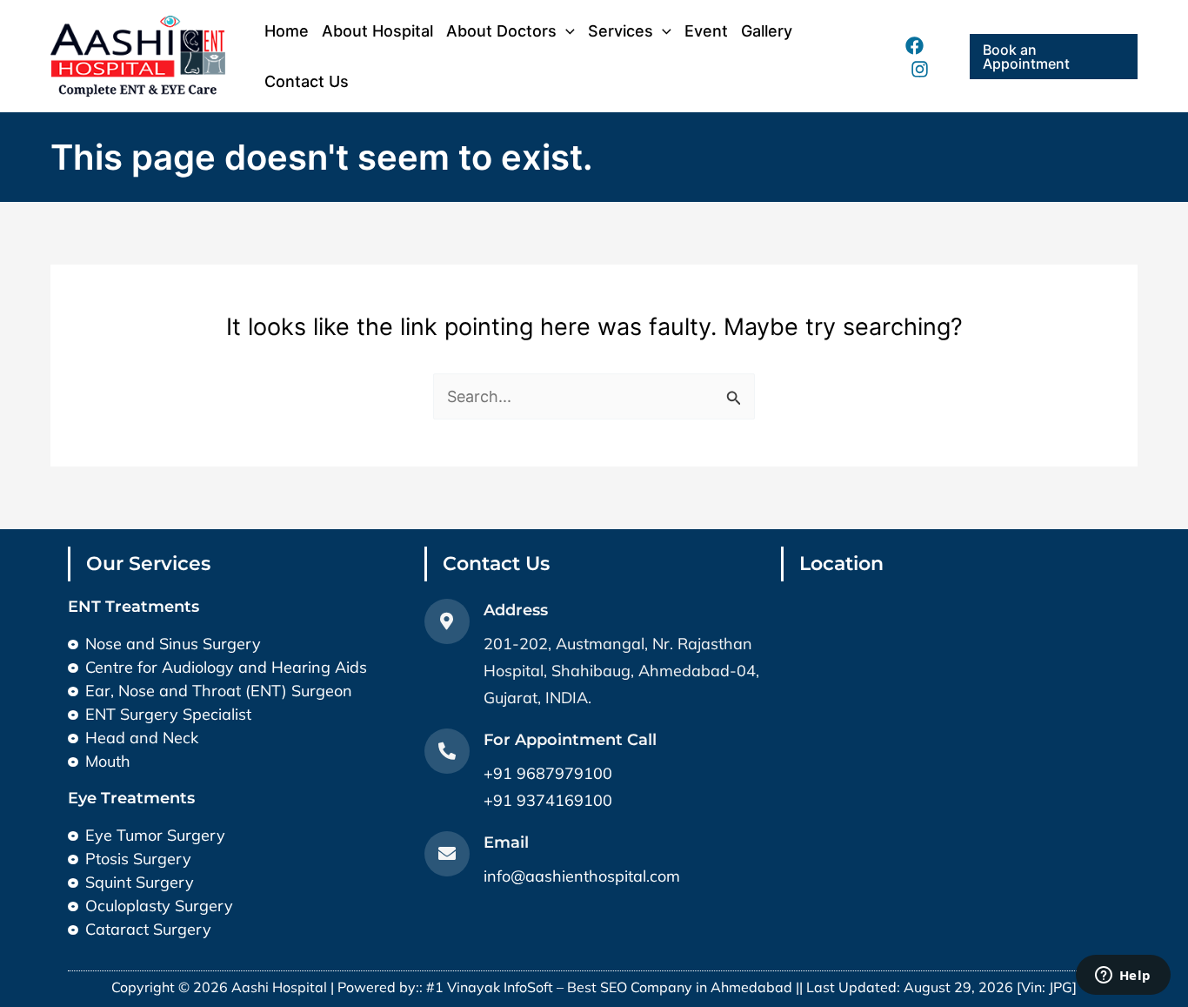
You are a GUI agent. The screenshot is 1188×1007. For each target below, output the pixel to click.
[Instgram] (920, 69)
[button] (1054, 56)
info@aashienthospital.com (582, 876)
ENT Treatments (133, 606)
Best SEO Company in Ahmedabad (679, 987)
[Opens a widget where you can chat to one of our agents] (1123, 976)
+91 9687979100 (548, 773)
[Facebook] (914, 46)
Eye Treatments (131, 798)
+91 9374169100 (548, 800)
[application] (566, 31)
